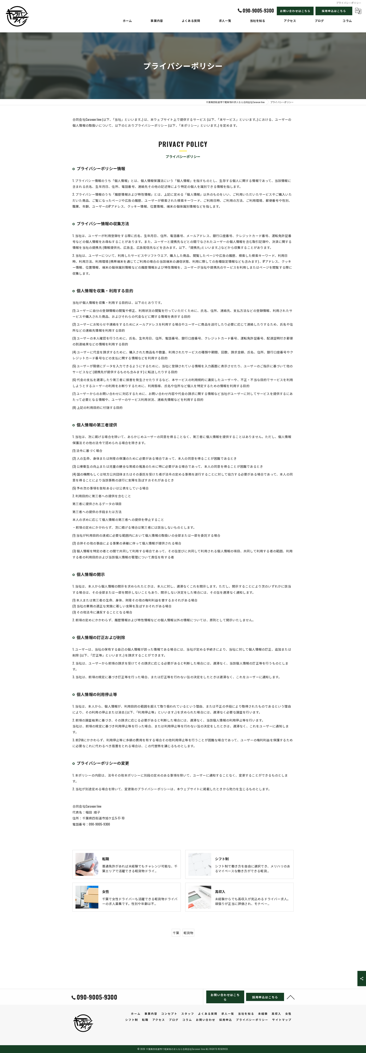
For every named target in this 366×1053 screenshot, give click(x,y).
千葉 (176, 932)
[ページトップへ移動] (291, 997)
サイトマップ (282, 1020)
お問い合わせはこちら (295, 11)
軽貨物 (188, 932)
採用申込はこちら (334, 11)
